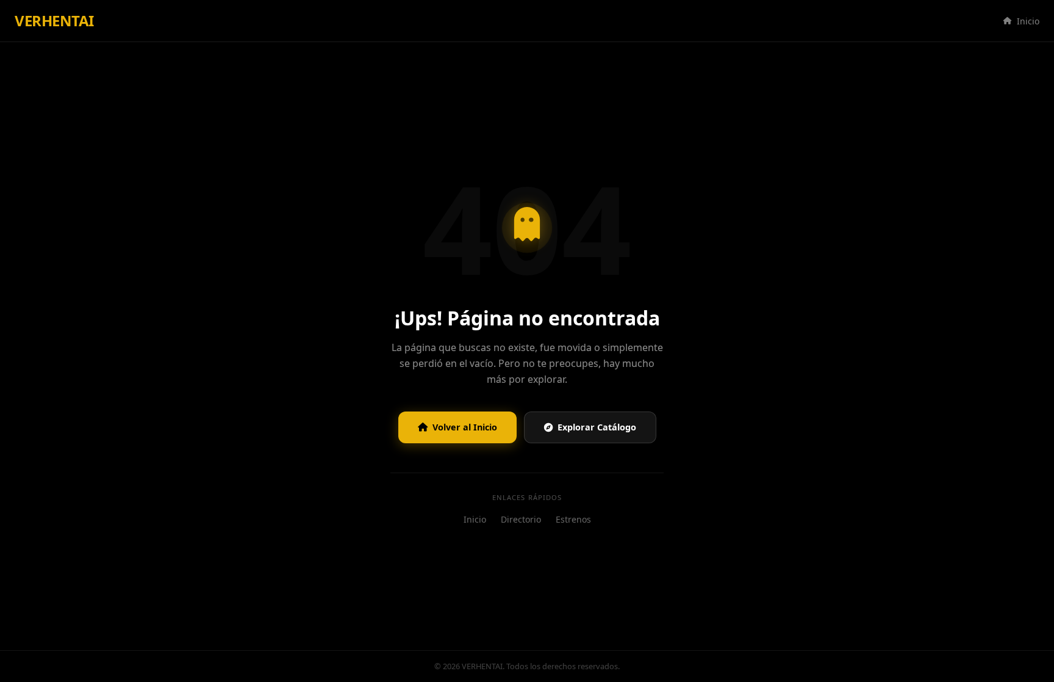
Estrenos (573, 519)
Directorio (521, 519)
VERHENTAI (54, 20)
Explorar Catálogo (596, 427)
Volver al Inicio (464, 427)
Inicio (1028, 21)
